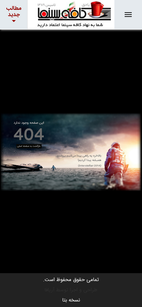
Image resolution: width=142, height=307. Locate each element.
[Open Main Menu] (128, 14)
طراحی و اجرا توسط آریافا (71, 290)
